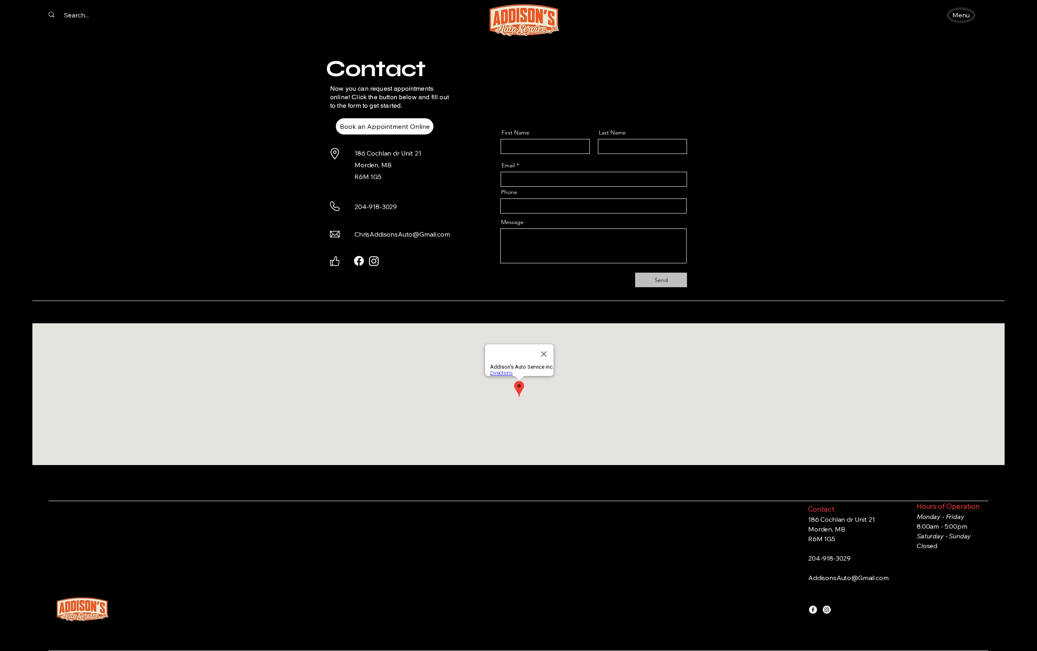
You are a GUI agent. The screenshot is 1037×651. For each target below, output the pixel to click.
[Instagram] (827, 610)
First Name (515, 132)
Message (512, 222)
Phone (509, 192)
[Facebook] (813, 610)
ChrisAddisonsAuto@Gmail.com (402, 234)
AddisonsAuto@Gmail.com (848, 578)
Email (508, 165)
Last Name (612, 132)
